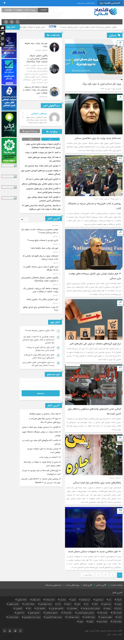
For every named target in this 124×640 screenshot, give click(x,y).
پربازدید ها (51, 131)
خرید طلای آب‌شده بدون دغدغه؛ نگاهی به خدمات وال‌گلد (40, 268)
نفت (119, 617)
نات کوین (20, 612)
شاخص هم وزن (57, 608)
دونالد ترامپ (29, 603)
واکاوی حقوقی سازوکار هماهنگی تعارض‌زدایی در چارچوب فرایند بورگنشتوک (39, 279)
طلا (29, 608)
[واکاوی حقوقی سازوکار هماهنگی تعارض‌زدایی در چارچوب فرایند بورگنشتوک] (40, 69)
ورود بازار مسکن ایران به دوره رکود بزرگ (101, 84)
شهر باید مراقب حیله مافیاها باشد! (44, 248)
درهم (68, 603)
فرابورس (19, 608)
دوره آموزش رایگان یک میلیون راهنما (42, 299)
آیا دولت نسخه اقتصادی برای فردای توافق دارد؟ (40, 309)
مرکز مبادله (67, 612)
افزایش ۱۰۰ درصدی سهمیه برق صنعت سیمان (40, 427)
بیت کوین (107, 603)
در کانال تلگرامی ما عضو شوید (86, 3)
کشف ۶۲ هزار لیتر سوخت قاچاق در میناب (42, 152)
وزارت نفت (117, 621)
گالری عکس (101, 585)
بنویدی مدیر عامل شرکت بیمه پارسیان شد (42, 165)
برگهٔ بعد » (87, 575)
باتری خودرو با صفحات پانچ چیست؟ (57, 27)
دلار (59, 603)
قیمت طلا (103, 612)
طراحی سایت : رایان (114, 634)
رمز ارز (119, 608)
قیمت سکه (117, 612)
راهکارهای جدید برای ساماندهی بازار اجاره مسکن (97, 483)
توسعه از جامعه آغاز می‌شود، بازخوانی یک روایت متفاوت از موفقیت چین (40, 290)
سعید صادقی (41, 113)
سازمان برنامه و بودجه (91, 608)
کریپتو (91, 621)
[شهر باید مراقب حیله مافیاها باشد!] (40, 47)
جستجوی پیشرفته (53, 585)
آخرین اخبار (117, 592)
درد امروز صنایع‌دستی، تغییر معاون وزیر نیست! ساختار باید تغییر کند (38, 364)
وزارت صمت (13, 617)
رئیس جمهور (13, 603)
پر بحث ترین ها (30, 131)
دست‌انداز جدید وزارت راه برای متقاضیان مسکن (98, 138)
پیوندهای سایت (72, 585)
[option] (40, 230)
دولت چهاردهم (45, 603)
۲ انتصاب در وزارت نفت (49, 457)
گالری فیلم (87, 585)
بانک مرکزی (22, 599)
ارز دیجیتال (86, 599)
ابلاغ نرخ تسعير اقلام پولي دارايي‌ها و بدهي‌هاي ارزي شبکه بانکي (39, 356)
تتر (87, 603)
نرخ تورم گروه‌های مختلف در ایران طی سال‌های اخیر (95, 344)
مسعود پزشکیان (51, 612)
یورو (81, 621)
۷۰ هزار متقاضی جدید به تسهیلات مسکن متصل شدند (94, 551)
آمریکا (119, 599)
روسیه (108, 608)
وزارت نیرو (103, 621)
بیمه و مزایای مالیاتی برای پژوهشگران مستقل (40, 183)
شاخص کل (41, 608)
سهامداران (73, 608)
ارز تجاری (99, 599)
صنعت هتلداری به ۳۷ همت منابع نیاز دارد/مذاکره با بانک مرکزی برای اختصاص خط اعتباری (38, 339)
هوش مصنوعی (106, 617)
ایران (73, 599)
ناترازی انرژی (34, 612)
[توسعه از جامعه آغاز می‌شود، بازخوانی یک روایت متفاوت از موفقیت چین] (40, 91)
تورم (78, 603)
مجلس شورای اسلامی (85, 612)
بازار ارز (62, 599)
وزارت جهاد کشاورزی (53, 617)
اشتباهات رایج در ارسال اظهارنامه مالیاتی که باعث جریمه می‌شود (40, 257)
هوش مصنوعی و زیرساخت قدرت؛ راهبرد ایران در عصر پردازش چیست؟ (39, 231)
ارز (110, 599)
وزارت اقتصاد (89, 617)
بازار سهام (36, 599)
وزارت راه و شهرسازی (32, 617)
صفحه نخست (116, 585)
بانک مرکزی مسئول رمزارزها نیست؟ (39, 330)
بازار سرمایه (50, 599)
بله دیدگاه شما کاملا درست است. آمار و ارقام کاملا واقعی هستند (36, 118)
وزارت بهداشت (73, 617)
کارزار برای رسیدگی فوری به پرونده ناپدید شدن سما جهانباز (40, 349)
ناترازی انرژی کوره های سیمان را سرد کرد (42, 179)
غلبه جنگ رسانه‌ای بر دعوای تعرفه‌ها (44, 413)
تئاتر (95, 603)
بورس (119, 603)
